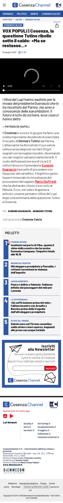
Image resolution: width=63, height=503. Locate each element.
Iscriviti (51, 368)
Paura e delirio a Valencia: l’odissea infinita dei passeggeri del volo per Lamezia (31, 287)
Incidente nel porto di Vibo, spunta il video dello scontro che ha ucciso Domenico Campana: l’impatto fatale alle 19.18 (33, 249)
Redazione (12, 483)
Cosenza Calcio (32, 19)
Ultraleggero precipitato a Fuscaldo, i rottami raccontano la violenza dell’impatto (33, 269)
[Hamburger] (4, 5)
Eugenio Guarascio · (20, 211)
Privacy (43, 483)
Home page (7, 19)
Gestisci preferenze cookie (36, 486)
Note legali (15, 487)
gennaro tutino (42, 211)
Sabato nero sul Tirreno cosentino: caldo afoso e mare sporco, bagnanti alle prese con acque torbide (33, 327)
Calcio (19, 19)
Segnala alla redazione (28, 483)
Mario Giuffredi (45, 181)
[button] (57, 26)
